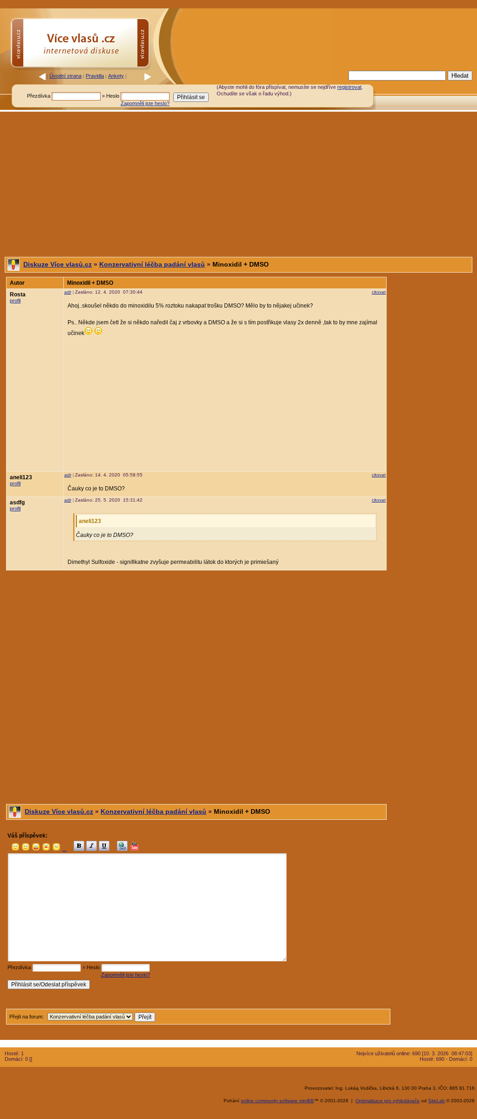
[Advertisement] (238, 184)
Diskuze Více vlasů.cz (57, 264)
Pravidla (95, 76)
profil (15, 300)
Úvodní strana (65, 76)
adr (67, 292)
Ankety (116, 76)
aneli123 (21, 477)
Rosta (18, 294)
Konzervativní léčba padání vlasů (152, 264)
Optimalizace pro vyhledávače (387, 1100)
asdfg (17, 502)
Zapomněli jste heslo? (145, 103)
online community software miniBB (277, 1100)
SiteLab (436, 1100)
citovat (379, 292)
